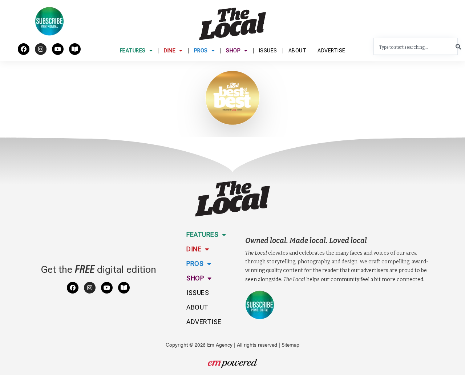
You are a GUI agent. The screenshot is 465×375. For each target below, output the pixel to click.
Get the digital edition (98, 269)
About (297, 51)
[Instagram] (40, 49)
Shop (233, 51)
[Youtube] (58, 49)
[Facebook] (23, 49)
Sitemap (290, 344)
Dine (169, 51)
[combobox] (415, 46)
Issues (268, 51)
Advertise (331, 51)
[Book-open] (75, 49)
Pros (201, 51)
